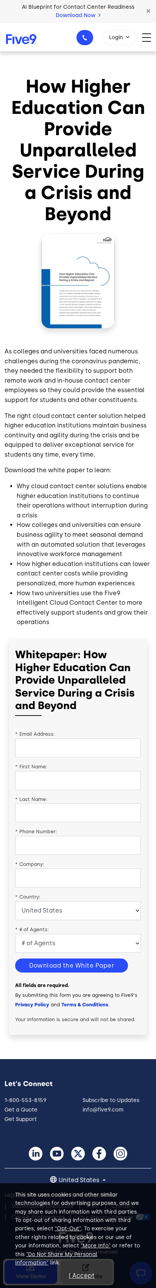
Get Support (21, 1119)
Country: (28, 897)
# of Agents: (32, 929)
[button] (148, 11)
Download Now (76, 15)
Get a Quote (21, 1110)
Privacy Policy (32, 1004)
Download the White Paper (71, 965)
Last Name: (31, 799)
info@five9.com (103, 1110)
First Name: (31, 766)
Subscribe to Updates (111, 1100)
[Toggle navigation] (149, 37)
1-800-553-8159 (84, 37)
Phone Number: (36, 831)
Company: (29, 864)
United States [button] (80, 1180)
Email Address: (35, 734)
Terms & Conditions (84, 1004)
